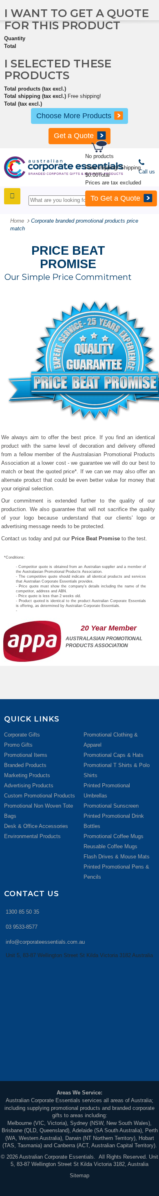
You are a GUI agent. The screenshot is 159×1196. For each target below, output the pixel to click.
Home (17, 221)
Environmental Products (32, 836)
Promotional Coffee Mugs (114, 836)
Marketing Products (27, 775)
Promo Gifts (18, 745)
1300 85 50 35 (22, 912)
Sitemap (79, 1175)
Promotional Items (25, 755)
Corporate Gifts (22, 735)
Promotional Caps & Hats (114, 755)
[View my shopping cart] (124, 148)
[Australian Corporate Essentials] (63, 167)
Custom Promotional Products (39, 796)
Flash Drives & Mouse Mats (117, 857)
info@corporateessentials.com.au (45, 942)
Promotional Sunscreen (111, 806)
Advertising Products (28, 785)
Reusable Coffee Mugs (110, 846)
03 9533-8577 (22, 927)
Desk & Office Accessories (36, 826)
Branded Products (25, 765)
